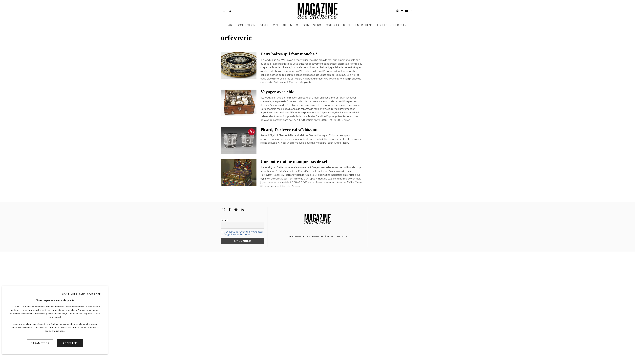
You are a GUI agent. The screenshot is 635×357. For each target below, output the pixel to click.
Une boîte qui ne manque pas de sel (293, 161)
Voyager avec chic (277, 92)
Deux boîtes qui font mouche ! (288, 54)
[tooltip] (398, 11)
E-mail (224, 220)
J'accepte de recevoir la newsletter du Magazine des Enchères (242, 233)
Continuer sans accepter (81, 294)
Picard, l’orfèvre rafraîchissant (289, 129)
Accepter (70, 343)
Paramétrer (40, 343)
